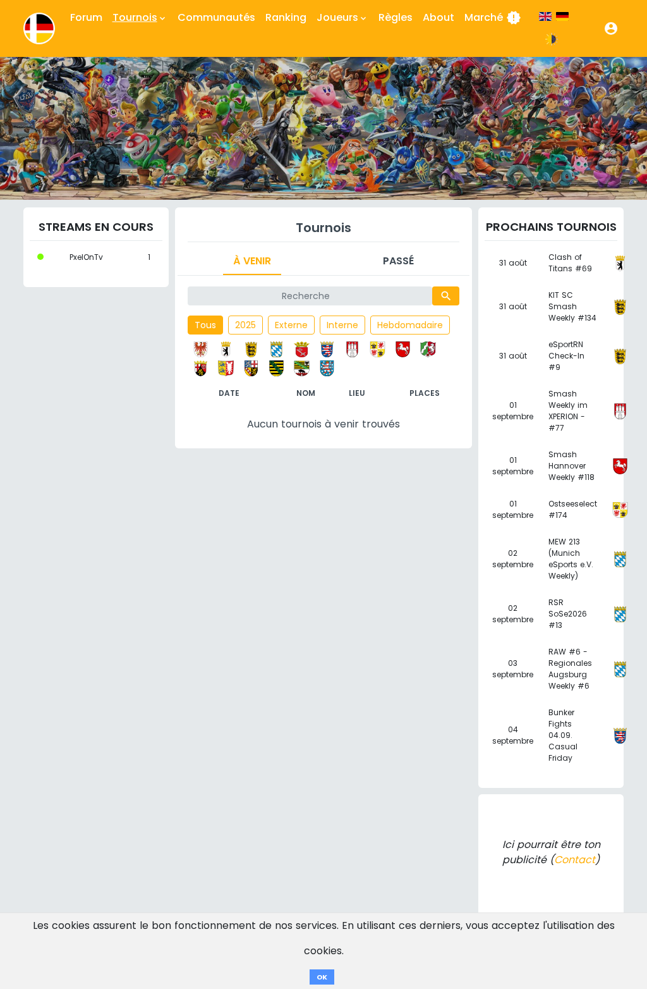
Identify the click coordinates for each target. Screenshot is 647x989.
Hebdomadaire (410, 325)
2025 (245, 325)
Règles (395, 17)
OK (322, 977)
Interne (342, 325)
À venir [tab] (252, 261)
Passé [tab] (398, 261)
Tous (205, 325)
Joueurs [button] (342, 17)
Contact (574, 859)
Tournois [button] (139, 17)
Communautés (216, 17)
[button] (611, 28)
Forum (86, 17)
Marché (492, 17)
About (438, 17)
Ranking (285, 17)
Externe (291, 325)
